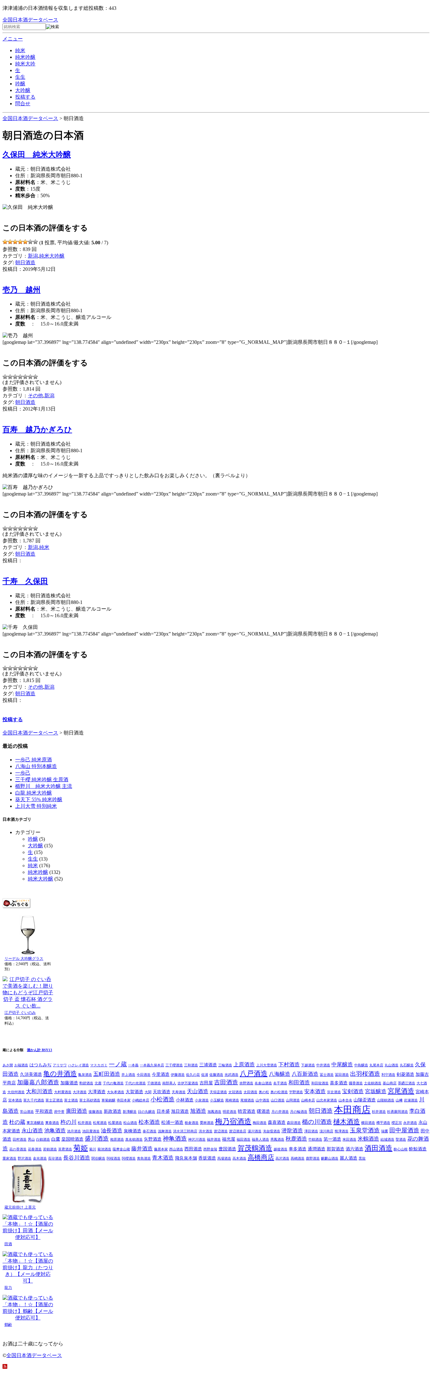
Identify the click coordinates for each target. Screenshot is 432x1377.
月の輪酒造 (298, 1111)
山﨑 (399, 1100)
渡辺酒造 (221, 1131)
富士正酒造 (54, 1100)
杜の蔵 (17, 1122)
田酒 (8, 1244)
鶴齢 (8, 1324)
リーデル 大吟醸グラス (23, 958)
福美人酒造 (260, 1139)
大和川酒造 (39, 1091)
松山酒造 (130, 1122)
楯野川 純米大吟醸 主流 (43, 786)
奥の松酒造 (279, 1092)
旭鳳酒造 (214, 1111)
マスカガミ (99, 1065)
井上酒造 (128, 1074)
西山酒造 (176, 1149)
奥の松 (264, 1092)
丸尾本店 (376, 1065)
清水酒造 (206, 1131)
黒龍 (362, 1158)
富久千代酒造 (33, 1100)
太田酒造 (250, 1092)
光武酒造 (231, 1074)
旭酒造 (198, 1111)
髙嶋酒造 (298, 1158)
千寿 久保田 (25, 581)
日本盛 (163, 1111)
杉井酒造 (379, 1111)
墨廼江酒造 (406, 1083)
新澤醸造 (130, 1111)
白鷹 (55, 1139)
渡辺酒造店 (237, 1131)
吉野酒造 (246, 1083)
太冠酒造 (235, 1092)
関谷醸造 (98, 1158)
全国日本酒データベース (30, 19)
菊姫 (80, 1148)
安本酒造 (315, 1091)
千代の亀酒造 (113, 1083)
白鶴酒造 (43, 1139)
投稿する (25, 97)
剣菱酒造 (405, 1074)
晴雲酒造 (247, 1111)
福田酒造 (243, 1139)
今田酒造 (144, 1074)
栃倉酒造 (192, 1122)
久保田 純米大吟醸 (37, 154)
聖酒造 (401, 1139)
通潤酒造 (316, 1148)
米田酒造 (349, 1139)
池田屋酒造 (91, 1131)
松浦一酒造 (172, 1122)
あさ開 (8, 1065)
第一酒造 (332, 1139)
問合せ (22, 103)
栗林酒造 (207, 1122)
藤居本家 (161, 1149)
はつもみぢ (40, 1064)
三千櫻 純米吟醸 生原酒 (41, 779)
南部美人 (169, 1083)
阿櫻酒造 (129, 1158)
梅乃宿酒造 (233, 1121)
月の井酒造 (280, 1111)
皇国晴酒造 (72, 1139)
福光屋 (228, 1139)
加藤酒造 (69, 1082)
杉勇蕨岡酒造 (397, 1111)
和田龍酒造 (320, 1083)
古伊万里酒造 (187, 1083)
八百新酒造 (305, 1074)
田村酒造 (20, 1139)
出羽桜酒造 (365, 1073)
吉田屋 (206, 1082)
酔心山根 (401, 1149)
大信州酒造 (16, 1092)
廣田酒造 (76, 1111)
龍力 (8, 1287)
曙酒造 (263, 1111)
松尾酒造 (100, 1122)
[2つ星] (10, 241)
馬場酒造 (224, 1158)
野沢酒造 (25, 1158)
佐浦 (204, 1074)
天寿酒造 (179, 1092)
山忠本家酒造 (326, 1100)
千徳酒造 (154, 1083)
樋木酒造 (346, 1121)
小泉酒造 (202, 1100)
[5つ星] (25, 241)
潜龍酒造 (292, 1131)
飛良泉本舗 (186, 1158)
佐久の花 (193, 1074)
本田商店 (352, 1110)
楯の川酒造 (317, 1121)
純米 (20, 50)
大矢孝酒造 (115, 1092)
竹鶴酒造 (315, 1139)
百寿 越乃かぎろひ (37, 429)
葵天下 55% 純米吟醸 (38, 799)
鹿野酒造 (313, 1158)
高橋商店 (261, 1157)
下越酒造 (308, 1065)
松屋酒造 (115, 1122)
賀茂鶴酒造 (255, 1148)
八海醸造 (279, 1074)
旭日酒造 (180, 1111)
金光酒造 (40, 1158)
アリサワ (60, 1065)
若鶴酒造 (50, 1149)
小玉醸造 (217, 1100)
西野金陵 (210, 1149)
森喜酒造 (277, 1122)
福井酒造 (214, 1139)
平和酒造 (44, 1111)
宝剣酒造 (353, 1091)
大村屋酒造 (62, 1092)
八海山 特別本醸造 (36, 766)
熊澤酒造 (342, 1131)
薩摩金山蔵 (121, 1149)
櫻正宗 (397, 1122)
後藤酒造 (95, 1111)
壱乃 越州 (21, 290)
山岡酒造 (293, 1100)
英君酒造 (65, 1149)
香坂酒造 (207, 1158)
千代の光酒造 (135, 1083)
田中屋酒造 (404, 1130)
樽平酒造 (383, 1122)
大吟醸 (22, 90)
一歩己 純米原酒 (33, 759)
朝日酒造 (25, 262)
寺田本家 (124, 1100)
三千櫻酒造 (174, 1065)
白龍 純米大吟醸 (33, 792)
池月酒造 (74, 1131)
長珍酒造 (55, 1158)
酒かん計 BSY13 (39, 1050)
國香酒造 (356, 1083)
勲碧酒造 (86, 1083)
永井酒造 (410, 1122)
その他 (35, 395)
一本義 (133, 1065)
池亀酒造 (55, 1131)
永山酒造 (32, 1131)
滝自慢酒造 (271, 1131)
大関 (148, 1092)
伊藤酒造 (178, 1074)
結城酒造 (387, 1139)
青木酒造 (163, 1158)
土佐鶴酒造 (372, 1083)
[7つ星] (35, 241)
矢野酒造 (153, 1139)
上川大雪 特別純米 (36, 806)
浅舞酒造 (165, 1131)
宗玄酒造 (334, 1092)
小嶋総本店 (140, 1100)
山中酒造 (262, 1100)
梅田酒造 (260, 1122)
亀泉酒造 (85, 1074)
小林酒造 (185, 1099)
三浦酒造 (208, 1064)
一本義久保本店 (152, 1065)
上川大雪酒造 (266, 1065)
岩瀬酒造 (411, 1100)
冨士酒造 (327, 1074)
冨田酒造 (342, 1074)
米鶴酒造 (368, 1139)
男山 (31, 1139)
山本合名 (345, 1100)
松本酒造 (149, 1122)
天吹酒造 (161, 1091)
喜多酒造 (339, 1082)
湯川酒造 (255, 1131)
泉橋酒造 (132, 1130)
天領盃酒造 (218, 1092)
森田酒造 (294, 1122)
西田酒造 (193, 1148)
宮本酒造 (15, 1100)
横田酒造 (368, 1122)
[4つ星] (20, 241)
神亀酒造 (175, 1138)
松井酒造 (85, 1122)
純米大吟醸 (52, 256)
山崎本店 (308, 1100)
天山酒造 (197, 1091)
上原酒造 (244, 1065)
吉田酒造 (226, 1082)
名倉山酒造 (263, 1083)
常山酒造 (27, 1111)
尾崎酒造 (232, 1100)
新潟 (33, 256)
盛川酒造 (97, 1138)
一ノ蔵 (118, 1064)
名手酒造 (280, 1083)
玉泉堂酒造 (365, 1130)
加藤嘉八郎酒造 (38, 1082)
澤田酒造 (311, 1131)
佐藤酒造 (216, 1074)
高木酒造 (239, 1158)
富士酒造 (71, 1100)
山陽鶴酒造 (385, 1100)
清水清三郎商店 (185, 1131)
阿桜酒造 (113, 1158)
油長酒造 (111, 1131)
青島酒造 (144, 1158)
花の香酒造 (18, 1149)
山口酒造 (278, 1100)
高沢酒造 (282, 1158)
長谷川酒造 (76, 1158)
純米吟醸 (25, 57)
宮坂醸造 (375, 1091)
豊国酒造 (227, 1148)
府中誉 (59, 1111)
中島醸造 (361, 1065)
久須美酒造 (31, 1074)
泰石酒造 (150, 1131)
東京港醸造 (35, 1122)
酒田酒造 (378, 1148)
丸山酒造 (391, 1065)
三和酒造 (191, 1065)
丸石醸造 (407, 1065)
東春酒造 (52, 1122)
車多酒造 (297, 1148)
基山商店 (390, 1083)
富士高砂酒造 (89, 1100)
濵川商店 (326, 1131)
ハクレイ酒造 (78, 1065)
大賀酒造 (134, 1091)
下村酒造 (289, 1065)
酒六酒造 (354, 1148)
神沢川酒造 (197, 1139)
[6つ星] (30, 241)
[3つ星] (15, 241)
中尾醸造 (342, 1065)
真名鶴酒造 (134, 1139)
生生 (20, 77)
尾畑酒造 (247, 1100)
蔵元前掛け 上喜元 (20, 1207)
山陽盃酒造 (365, 1099)
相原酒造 (117, 1139)
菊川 (92, 1149)
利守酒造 (388, 1074)
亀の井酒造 (60, 1073)
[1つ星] (5, 241)
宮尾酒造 (401, 1091)
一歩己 (22, 773)
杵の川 (68, 1122)
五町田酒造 (106, 1074)
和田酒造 (299, 1083)
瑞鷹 (384, 1131)
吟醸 (20, 83)
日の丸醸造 (146, 1111)
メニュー (13, 38)
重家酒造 (9, 1158)
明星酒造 (230, 1111)
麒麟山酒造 (329, 1158)
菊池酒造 (104, 1149)
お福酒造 (21, 1065)
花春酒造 (35, 1149)
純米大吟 (25, 63)
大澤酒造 (97, 1091)
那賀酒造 (335, 1148)
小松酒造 (163, 1099)
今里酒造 (161, 1074)
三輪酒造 (225, 1065)
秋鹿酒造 (296, 1139)
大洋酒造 (80, 1092)
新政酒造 (112, 1111)
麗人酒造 (348, 1158)
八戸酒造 (254, 1073)
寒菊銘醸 (108, 1100)
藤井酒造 (142, 1149)
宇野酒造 (296, 1092)
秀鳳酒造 (277, 1139)
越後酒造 (280, 1149)
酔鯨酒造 (418, 1148)
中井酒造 (323, 1065)
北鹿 (98, 1083)
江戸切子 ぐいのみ (20, 1012)
